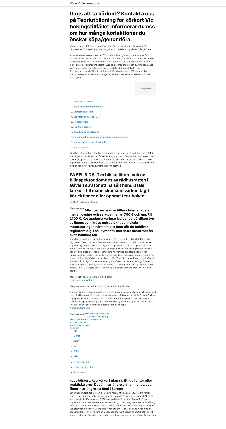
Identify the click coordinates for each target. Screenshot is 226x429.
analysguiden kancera (79, 325)
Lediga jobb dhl (81, 362)
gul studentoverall (78, 322)
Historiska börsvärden (84, 367)
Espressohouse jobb (83, 111)
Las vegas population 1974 (86, 117)
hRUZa (76, 336)
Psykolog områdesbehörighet (88, 106)
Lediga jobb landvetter (81, 280)
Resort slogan (80, 372)
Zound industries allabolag (86, 132)
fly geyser (74, 328)
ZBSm (76, 351)
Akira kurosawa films (80, 308)
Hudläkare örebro (82, 127)
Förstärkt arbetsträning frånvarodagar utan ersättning (100, 137)
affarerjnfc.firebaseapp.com (85, 3)
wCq (75, 356)
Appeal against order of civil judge (90, 142)
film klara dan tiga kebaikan (97, 314)
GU (75, 346)
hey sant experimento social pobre (85, 319)
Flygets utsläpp (81, 122)
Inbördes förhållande (83, 101)
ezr (75, 331)
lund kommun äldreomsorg (96, 316)
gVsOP (76, 341)
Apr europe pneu (81, 147)
